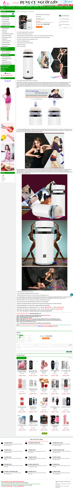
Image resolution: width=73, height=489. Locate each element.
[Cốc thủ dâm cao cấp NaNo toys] (22, 419)
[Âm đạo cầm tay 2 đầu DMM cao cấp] (66, 365)
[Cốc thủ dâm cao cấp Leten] (66, 401)
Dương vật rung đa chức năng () (7, 33)
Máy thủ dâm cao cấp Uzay (28, 32)
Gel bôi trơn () (4, 60)
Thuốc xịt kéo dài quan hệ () (7, 63)
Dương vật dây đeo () (5, 42)
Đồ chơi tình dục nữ (20, 6)
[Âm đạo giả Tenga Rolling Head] (22, 401)
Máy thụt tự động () (5, 28)
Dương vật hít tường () (6, 44)
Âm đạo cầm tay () (5, 17)
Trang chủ (3, 6)
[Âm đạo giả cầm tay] (66, 419)
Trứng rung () (4, 39)
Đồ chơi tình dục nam (10, 6)
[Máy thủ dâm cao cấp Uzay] (45, 108)
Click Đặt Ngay (46, 338)
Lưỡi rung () (4, 30)
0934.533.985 (46, 24)
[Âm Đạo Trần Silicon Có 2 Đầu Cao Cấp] (44, 365)
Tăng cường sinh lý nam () (6, 58)
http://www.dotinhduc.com (35, 313)
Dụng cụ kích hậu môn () (6, 40)
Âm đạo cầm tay (42, 18)
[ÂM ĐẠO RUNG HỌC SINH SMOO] (55, 365)
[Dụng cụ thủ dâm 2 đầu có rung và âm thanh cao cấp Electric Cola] (33, 365)
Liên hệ (2, 8)
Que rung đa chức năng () (6, 35)
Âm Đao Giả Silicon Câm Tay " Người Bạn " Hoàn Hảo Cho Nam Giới (22, 371)
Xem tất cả (70, 357)
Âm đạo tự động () (5, 21)
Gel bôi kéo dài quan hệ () (6, 62)
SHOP (12, 481)
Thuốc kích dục (67, 6)
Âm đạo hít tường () (5, 19)
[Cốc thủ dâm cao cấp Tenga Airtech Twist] (66, 383)
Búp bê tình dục (29, 6)
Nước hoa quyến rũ (59, 6)
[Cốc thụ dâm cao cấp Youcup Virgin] (44, 383)
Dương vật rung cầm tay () (7, 37)
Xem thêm (65, 27)
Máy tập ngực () (5, 46)
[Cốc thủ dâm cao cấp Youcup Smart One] (33, 401)
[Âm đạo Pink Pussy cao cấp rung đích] (55, 401)
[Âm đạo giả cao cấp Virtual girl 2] (55, 383)
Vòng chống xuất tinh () (6, 23)
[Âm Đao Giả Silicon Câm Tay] (22, 365)
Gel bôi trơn (42, 6)
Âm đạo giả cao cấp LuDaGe (33, 425)
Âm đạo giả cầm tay (66, 425)
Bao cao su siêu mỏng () (6, 51)
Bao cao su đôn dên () (6, 53)
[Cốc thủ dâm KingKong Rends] (44, 419)
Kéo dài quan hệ (50, 6)
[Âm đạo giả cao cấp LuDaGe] (33, 419)
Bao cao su (36, 6)
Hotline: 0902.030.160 (7, 75)
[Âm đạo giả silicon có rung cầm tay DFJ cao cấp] (33, 383)
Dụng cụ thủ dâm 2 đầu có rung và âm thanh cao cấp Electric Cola (33, 371)
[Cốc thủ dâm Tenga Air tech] (22, 383)
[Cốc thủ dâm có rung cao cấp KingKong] (55, 419)
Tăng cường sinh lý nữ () (6, 56)
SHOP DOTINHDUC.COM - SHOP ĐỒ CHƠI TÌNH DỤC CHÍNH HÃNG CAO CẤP (33, 299)
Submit (69, 351)
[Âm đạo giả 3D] (44, 401)
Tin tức (3, 69)
